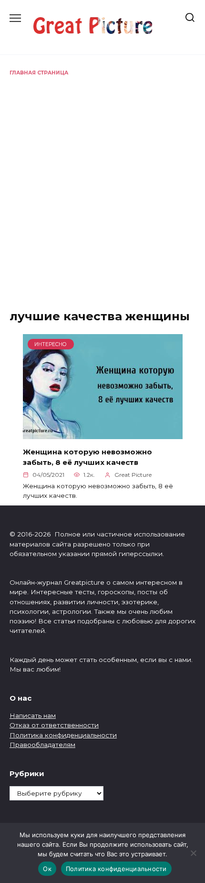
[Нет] (193, 853)
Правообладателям (42, 744)
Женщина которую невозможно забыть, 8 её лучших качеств (87, 457)
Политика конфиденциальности (63, 735)
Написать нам (33, 715)
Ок (47, 868)
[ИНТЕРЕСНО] (103, 433)
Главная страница (39, 73)
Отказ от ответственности (54, 725)
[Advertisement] (102, 184)
